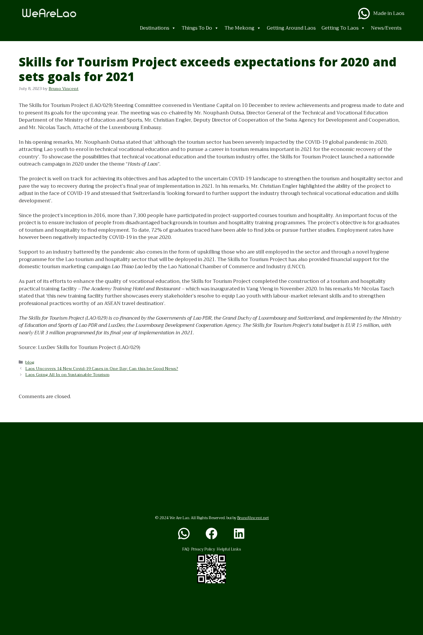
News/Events (386, 28)
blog (29, 362)
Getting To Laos (340, 28)
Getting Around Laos (291, 28)
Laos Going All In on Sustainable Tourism (67, 374)
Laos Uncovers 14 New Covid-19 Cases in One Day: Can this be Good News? (101, 368)
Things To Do (197, 28)
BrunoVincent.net (253, 518)
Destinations (154, 28)
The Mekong (239, 28)
